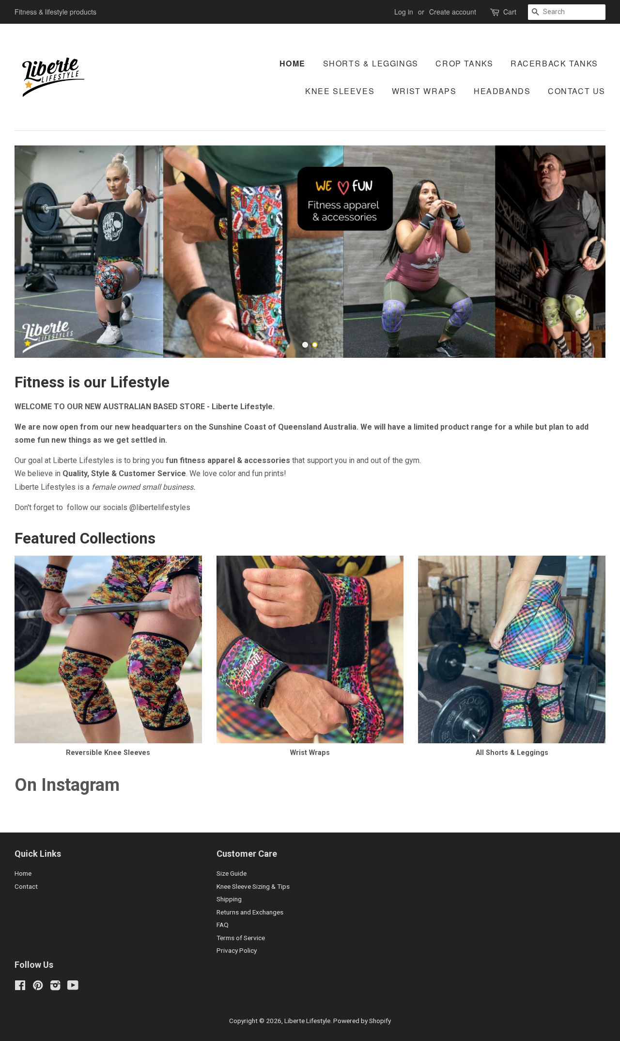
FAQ (223, 925)
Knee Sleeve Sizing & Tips (253, 886)
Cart (509, 11)
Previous (35, 251)
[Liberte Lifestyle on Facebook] (20, 987)
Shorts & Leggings (370, 63)
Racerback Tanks (554, 63)
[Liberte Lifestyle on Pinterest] (37, 987)
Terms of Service (241, 938)
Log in (403, 11)
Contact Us (576, 90)
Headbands (502, 90)
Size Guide (232, 873)
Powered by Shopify (362, 1021)
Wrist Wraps (424, 90)
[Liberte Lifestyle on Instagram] (55, 987)
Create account (452, 11)
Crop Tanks (464, 63)
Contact (26, 886)
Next (585, 251)
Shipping (229, 899)
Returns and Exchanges (250, 912)
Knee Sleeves (339, 90)
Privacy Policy (237, 950)
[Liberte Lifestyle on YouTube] (72, 987)
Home (292, 63)
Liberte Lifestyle (307, 1021)
